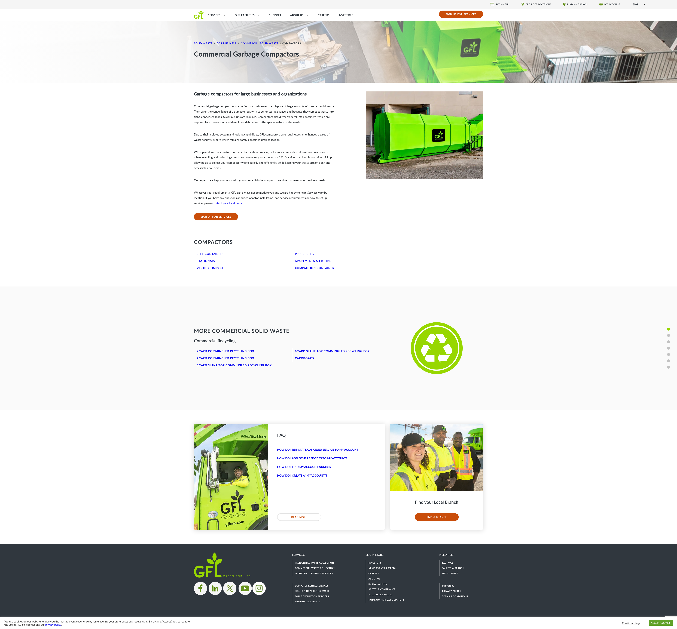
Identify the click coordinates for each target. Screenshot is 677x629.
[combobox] (639, 4)
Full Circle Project (381, 594)
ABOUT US (297, 15)
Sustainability (377, 583)
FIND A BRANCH (436, 517)
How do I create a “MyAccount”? (302, 475)
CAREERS (324, 15)
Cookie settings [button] (631, 623)
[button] (668, 329)
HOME (199, 14)
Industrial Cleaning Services (314, 573)
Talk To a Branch (453, 568)
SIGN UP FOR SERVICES (461, 14)
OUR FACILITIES (245, 15)
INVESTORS (345, 15)
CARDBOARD (304, 358)
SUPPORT (275, 15)
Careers (373, 573)
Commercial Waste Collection (315, 568)
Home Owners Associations (386, 599)
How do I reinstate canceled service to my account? (318, 450)
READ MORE (299, 517)
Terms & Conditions (455, 596)
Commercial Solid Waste (259, 43)
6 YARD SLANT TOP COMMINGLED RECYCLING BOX (234, 365)
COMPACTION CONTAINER (314, 268)
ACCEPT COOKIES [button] (660, 622)
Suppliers (448, 585)
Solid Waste (203, 43)
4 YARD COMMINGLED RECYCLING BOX (225, 358)
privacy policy (53, 624)
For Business (226, 43)
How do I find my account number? (304, 467)
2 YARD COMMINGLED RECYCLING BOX (225, 351)
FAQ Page (447, 562)
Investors (375, 562)
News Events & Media (382, 568)
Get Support (450, 573)
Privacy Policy (451, 591)
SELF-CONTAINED (210, 254)
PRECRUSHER (304, 254)
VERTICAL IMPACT (210, 268)
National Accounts (307, 601)
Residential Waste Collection (314, 562)
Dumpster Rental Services (312, 585)
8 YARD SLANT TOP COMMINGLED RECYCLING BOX (332, 351)
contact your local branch (228, 203)
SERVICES (214, 15)
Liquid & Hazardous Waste (312, 591)
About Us (374, 578)
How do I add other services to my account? (312, 458)
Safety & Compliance (381, 589)
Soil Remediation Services (312, 596)
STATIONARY (206, 261)
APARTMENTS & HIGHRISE (314, 261)
